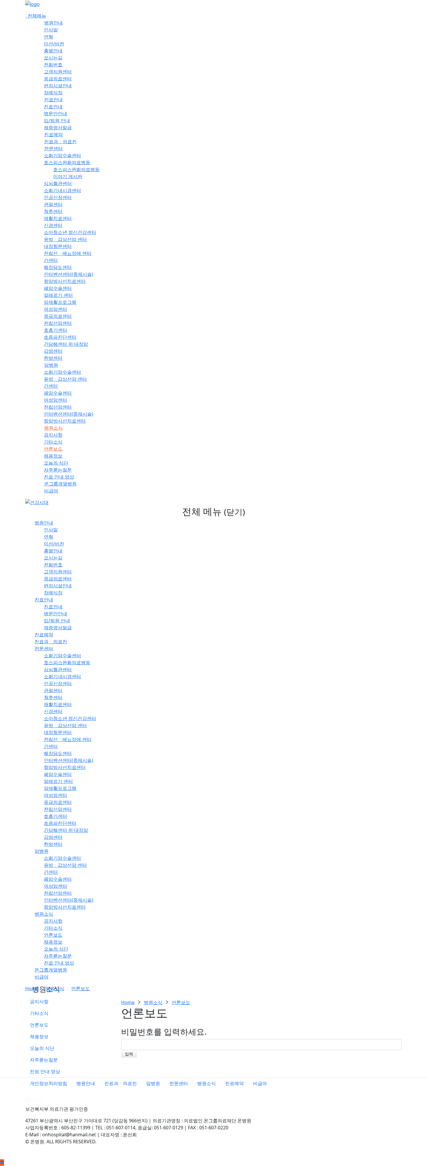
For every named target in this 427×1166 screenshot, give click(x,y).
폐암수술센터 (58, 288)
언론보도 (53, 449)
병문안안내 (55, 113)
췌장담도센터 (58, 267)
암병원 (51, 365)
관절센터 (53, 204)
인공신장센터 (58, 197)
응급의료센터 (58, 78)
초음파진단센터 (60, 337)
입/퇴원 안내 (57, 120)
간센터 (51, 260)
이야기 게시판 (67, 176)
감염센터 (53, 351)
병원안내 (53, 23)
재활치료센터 (58, 218)
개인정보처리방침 (48, 1083)
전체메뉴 (35, 16)
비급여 (51, 491)
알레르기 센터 (58, 295)
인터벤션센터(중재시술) (68, 274)
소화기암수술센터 (62, 155)
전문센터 (53, 148)
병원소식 (53, 428)
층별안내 (53, 50)
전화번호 (53, 64)
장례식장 (53, 92)
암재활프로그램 (60, 302)
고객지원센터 (58, 71)
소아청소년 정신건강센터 (70, 232)
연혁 (48, 36)
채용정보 (53, 456)
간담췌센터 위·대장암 (66, 344)
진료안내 (53, 99)
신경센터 (53, 225)
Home (32, 988)
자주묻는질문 (58, 470)
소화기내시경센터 (62, 190)
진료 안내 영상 (59, 477)
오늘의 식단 (56, 463)
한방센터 (53, 358)
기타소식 (53, 442)
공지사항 (53, 435)
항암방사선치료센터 (65, 281)
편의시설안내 (58, 85)
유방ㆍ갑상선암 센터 (65, 239)
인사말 (51, 29)
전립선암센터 (58, 323)
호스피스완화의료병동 (67, 162)
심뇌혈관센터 (58, 183)
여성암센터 (55, 309)
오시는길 (53, 57)
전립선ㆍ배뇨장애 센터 (68, 253)
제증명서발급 (58, 127)
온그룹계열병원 (60, 484)
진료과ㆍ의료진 (60, 141)
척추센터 (53, 211)
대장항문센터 (58, 246)
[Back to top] (2, 1162)
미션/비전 (54, 43)
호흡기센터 (55, 330)
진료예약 (53, 134)
